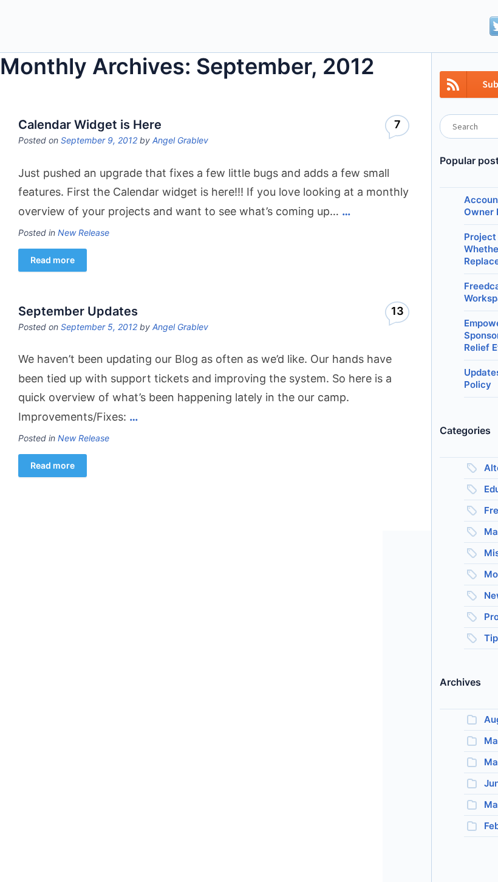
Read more (52, 260)
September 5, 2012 (99, 327)
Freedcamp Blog (68, 27)
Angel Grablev (180, 140)
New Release (83, 232)
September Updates (78, 311)
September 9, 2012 (99, 140)
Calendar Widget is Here (90, 124)
